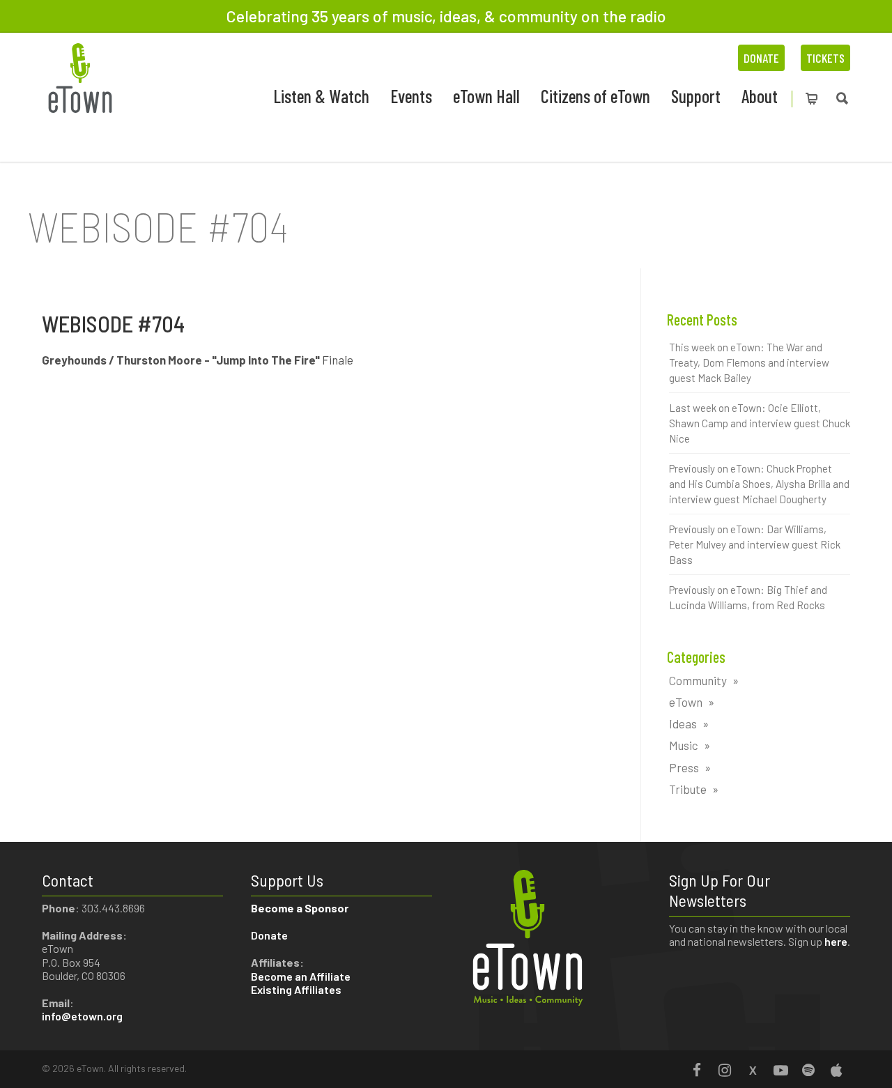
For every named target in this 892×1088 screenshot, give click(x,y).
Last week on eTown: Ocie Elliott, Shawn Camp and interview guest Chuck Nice (759, 423)
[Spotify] (808, 1070)
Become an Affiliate (302, 976)
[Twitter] (753, 1070)
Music (683, 745)
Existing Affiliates (296, 989)
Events (411, 96)
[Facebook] (697, 1070)
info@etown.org (82, 1015)
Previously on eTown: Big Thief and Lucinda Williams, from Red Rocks (748, 597)
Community (698, 680)
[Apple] (836, 1070)
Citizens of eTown (595, 96)
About (759, 96)
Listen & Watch (321, 96)
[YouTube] (780, 1070)
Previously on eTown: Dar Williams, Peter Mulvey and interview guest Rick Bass (754, 544)
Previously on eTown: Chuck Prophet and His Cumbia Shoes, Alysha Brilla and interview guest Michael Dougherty (759, 483)
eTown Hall (486, 96)
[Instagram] (725, 1070)
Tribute (688, 789)
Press (684, 767)
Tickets (825, 58)
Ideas (683, 723)
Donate (761, 58)
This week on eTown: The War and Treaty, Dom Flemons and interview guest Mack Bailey (749, 362)
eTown (685, 702)
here (835, 941)
